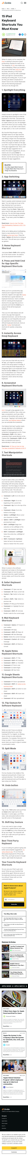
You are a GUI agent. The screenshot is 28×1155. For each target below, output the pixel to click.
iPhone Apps (4, 1123)
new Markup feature (14, 420)
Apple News (4, 1121)
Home (3, 8)
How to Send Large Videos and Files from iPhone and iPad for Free (13, 935)
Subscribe (14, 904)
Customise (14, 1152)
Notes (24, 295)
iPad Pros (18, 69)
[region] (14, 1143)
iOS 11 (3, 410)
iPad (8, 8)
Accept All (14, 1148)
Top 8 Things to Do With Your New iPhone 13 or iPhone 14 (13, 925)
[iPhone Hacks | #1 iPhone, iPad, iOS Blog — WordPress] (6, 3)
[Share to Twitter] (22, 34)
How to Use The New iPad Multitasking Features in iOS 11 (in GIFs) (13, 225)
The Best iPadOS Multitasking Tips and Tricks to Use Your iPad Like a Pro (14, 930)
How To (3, 1125)
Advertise (4, 1128)
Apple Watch (17, 986)
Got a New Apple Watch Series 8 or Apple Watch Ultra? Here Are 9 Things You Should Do (14, 168)
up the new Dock (12, 235)
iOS (13, 65)
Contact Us (4, 1118)
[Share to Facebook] (20, 34)
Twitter (9, 325)
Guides (12, 8)
